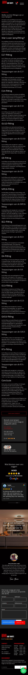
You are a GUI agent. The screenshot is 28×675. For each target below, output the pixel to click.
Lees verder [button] (6, 498)
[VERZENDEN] (21, 667)
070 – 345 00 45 (7, 427)
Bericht (3, 609)
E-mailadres (4, 603)
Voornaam (4, 596)
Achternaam (17, 596)
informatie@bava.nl (8, 428)
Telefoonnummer (18, 603)
